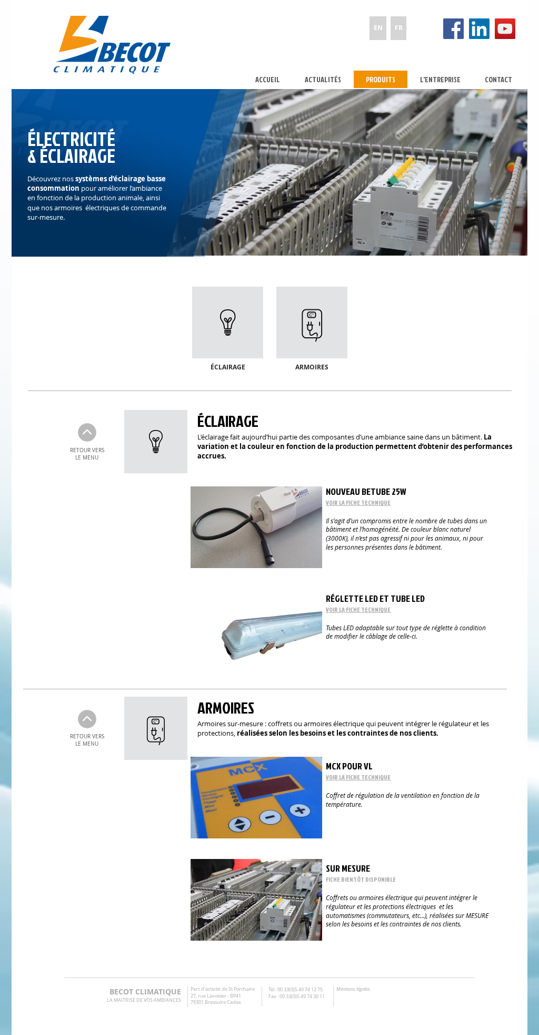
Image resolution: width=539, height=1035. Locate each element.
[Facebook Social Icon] (453, 28)
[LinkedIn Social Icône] (479, 28)
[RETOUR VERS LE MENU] (87, 432)
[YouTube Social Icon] (505, 28)
